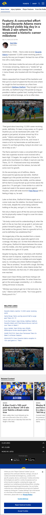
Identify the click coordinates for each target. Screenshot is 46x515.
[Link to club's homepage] (4, 2)
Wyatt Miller (13, 43)
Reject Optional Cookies (23, 505)
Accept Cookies (23, 511)
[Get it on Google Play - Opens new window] (30, 460)
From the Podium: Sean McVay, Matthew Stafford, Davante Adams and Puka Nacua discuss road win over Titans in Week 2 (20, 323)
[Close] (42, 472)
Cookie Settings (23, 499)
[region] (23, 491)
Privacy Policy (27, 494)
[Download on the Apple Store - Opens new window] (15, 460)
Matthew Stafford (18, 87)
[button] (23, 110)
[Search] (39, 3)
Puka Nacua (33, 191)
